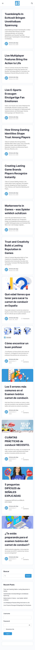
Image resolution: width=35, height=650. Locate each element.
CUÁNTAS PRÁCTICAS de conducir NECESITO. (17, 441)
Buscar (6, 571)
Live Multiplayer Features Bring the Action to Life (16, 59)
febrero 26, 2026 (13, 44)
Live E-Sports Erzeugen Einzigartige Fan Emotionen (17, 605)
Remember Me (10, 629)
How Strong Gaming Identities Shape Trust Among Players (17, 133)
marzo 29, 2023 (13, 319)
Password (6, 621)
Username (6, 613)
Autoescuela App (13, 42)
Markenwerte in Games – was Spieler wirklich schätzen (17, 209)
